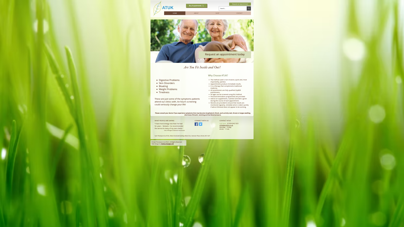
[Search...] (249, 8)
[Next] (251, 41)
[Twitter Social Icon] (200, 124)
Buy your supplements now (200, 52)
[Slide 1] (198, 59)
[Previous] (153, 41)
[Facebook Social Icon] (196, 124)
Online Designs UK (167, 144)
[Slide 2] (200, 59)
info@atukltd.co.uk (226, 125)
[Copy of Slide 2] (205, 59)
